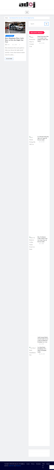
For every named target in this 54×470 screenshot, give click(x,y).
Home (6, 17)
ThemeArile (18, 465)
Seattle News (11, 465)
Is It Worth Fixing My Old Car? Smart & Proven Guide (43, 138)
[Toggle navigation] (27, 12)
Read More (9, 58)
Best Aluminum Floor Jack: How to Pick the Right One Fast (22, 17)
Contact (28, 463)
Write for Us (43, 465)
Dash (8, 44)
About (23, 463)
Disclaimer (38, 463)
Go (46, 23)
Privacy (32, 463)
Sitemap (48, 463)
